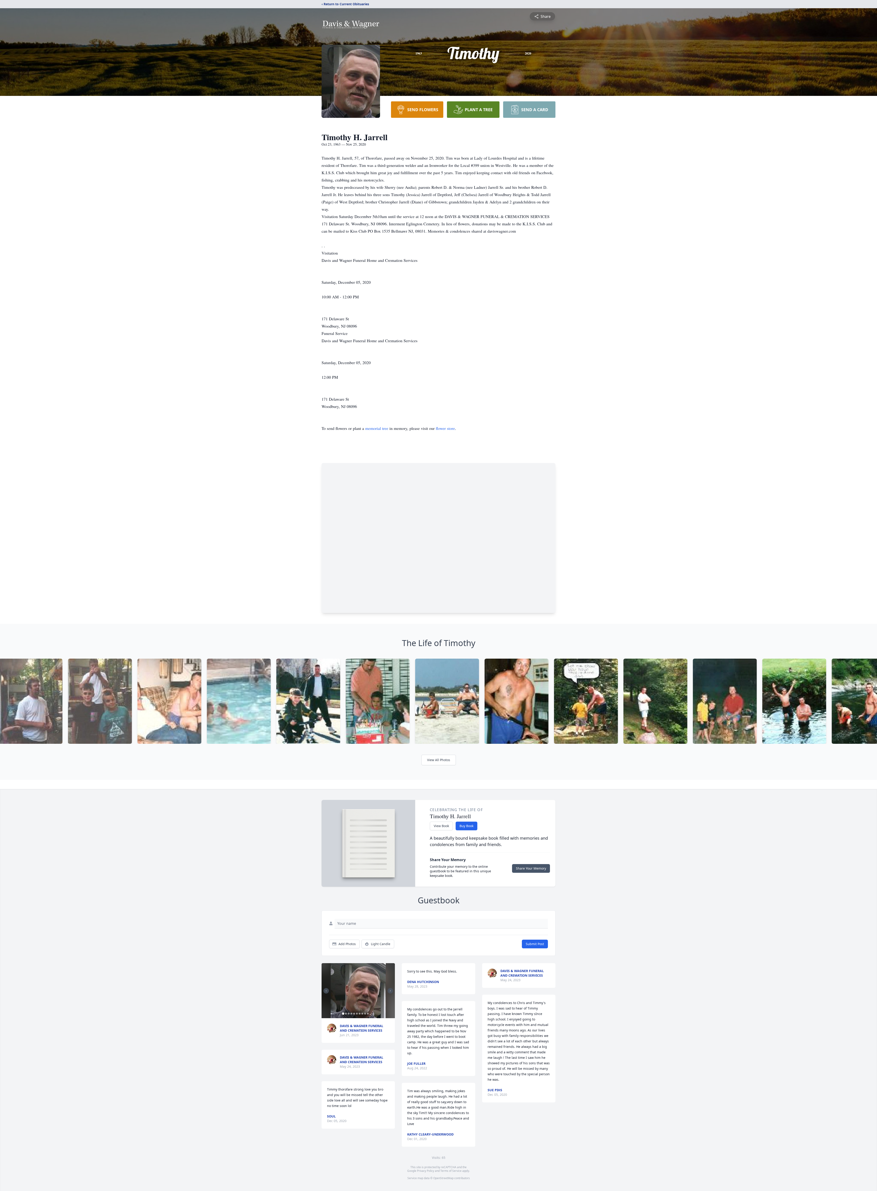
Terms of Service (451, 1171)
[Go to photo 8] (362, 1014)
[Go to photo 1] (343, 1013)
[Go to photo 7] (359, 1014)
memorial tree (376, 428)
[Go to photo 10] (368, 1014)
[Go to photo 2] (346, 1014)
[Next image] (390, 991)
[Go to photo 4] (351, 1014)
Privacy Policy (425, 1171)
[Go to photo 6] (357, 1014)
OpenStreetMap (443, 1178)
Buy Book (466, 826)
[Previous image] (326, 991)
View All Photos (438, 760)
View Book (441, 826)
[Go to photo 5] (354, 1014)
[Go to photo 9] (365, 1014)
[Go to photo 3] (348, 1014)
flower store (445, 428)
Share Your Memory (531, 868)
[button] (358, 990)
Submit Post (535, 944)
